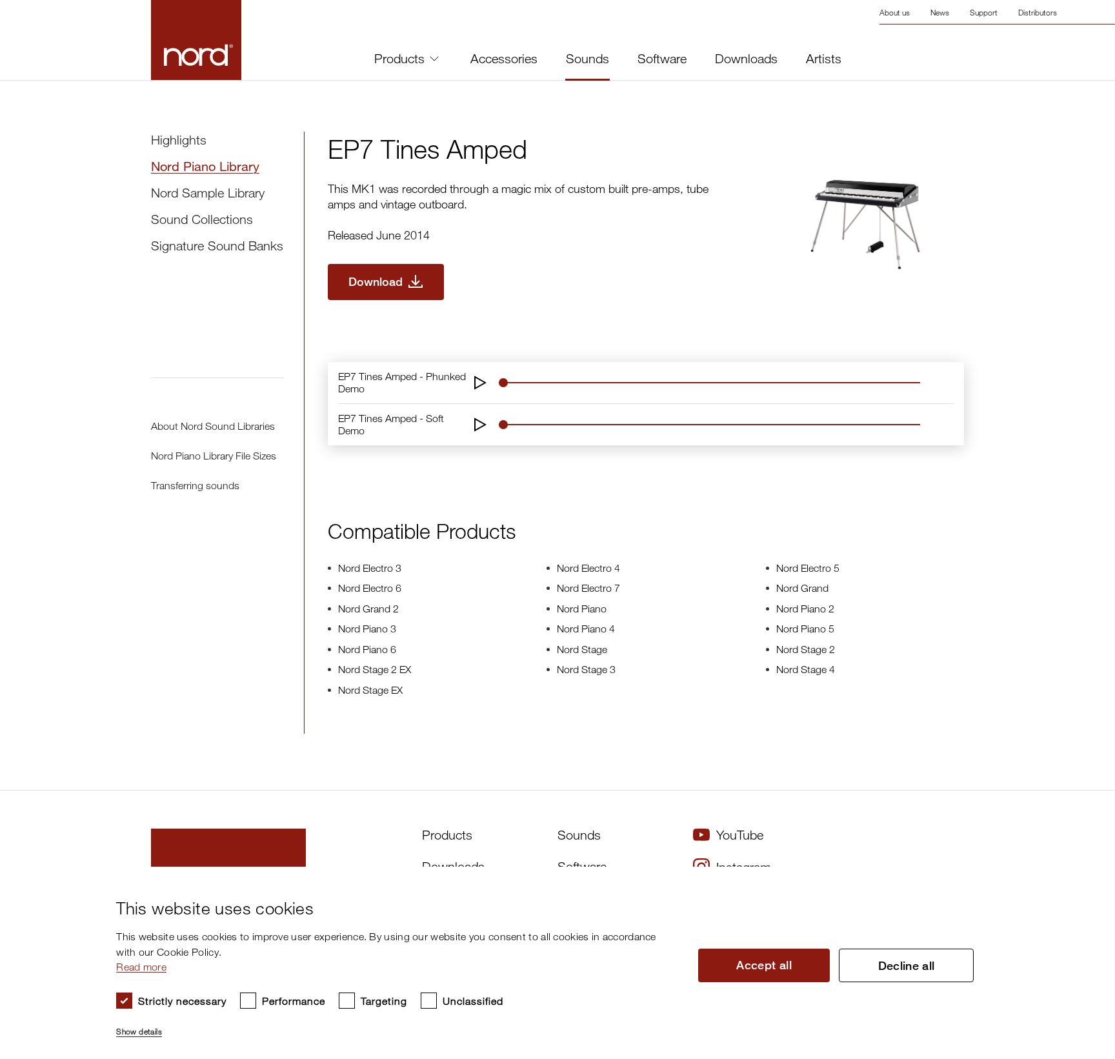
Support (984, 12)
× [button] (1080, 880)
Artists (823, 59)
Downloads (746, 59)
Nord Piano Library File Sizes (213, 455)
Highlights (178, 139)
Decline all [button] (906, 965)
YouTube (739, 834)
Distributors (1037, 12)
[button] (396, 1026)
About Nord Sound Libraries (213, 426)
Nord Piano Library (205, 166)
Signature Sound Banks (217, 245)
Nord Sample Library (208, 192)
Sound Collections (202, 219)
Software (662, 59)
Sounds (587, 59)
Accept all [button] (764, 965)
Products (399, 58)
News (939, 12)
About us (894, 12)
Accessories (503, 59)
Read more (141, 967)
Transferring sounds (195, 485)
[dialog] (547, 963)
